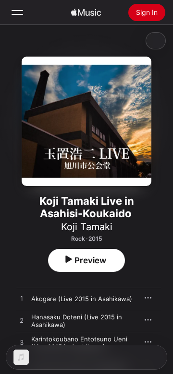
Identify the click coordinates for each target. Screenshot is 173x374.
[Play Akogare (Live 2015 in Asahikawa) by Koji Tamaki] (21, 298)
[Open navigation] (17, 12)
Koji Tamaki (86, 227)
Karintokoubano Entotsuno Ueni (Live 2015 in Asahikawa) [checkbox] (79, 343)
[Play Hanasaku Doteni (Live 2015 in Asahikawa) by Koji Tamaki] (21, 320)
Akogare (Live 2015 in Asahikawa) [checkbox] (81, 299)
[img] (86, 12)
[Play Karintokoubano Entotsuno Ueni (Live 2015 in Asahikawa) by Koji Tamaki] (21, 343)
